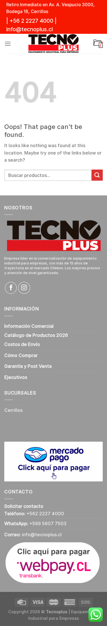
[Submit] (97, 175)
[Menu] (7, 44)
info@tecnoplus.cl (29, 29)
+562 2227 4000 (45, 513)
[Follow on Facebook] (11, 288)
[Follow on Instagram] (24, 288)
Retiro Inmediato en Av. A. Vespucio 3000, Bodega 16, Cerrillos (50, 8)
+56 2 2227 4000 (31, 21)
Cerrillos (13, 410)
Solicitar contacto (23, 506)
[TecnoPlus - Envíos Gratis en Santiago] (53, 44)
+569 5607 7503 (47, 523)
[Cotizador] (98, 43)
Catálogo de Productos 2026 (36, 335)
